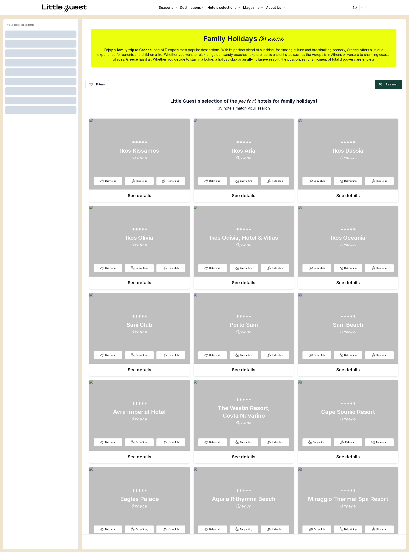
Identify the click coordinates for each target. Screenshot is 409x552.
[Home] (64, 7)
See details (139, 195)
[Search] (355, 7)
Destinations (190, 7)
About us (273, 7)
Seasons (166, 7)
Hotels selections (222, 7)
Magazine (251, 7)
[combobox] (362, 7)
